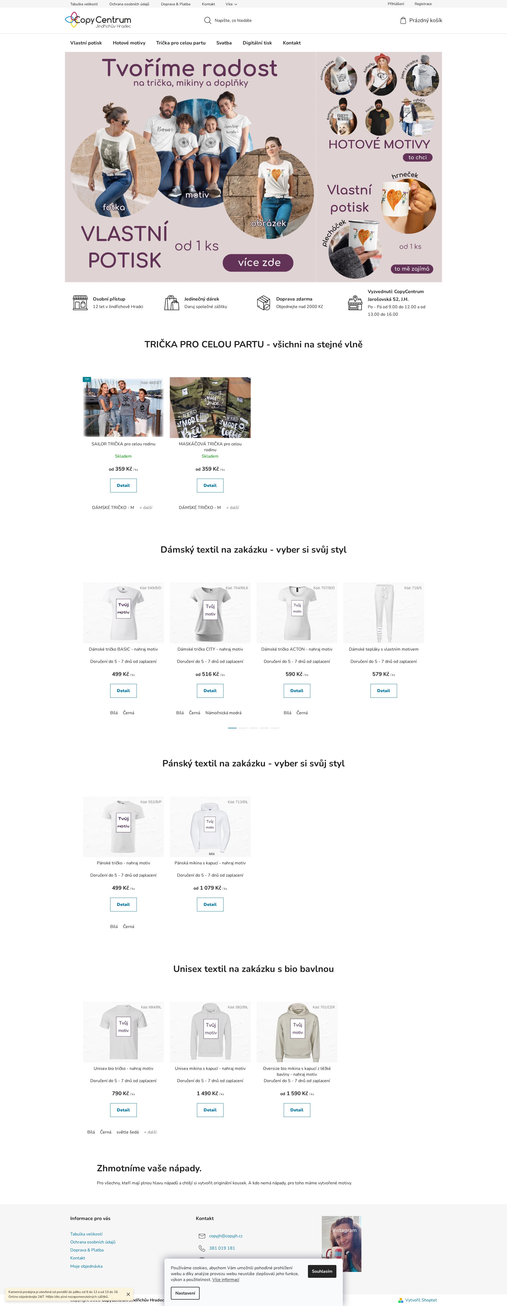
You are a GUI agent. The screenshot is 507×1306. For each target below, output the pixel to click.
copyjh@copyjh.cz (225, 1236)
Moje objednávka (86, 1266)
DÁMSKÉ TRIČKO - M (113, 508)
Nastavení (185, 1293)
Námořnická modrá (223, 713)
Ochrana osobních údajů (129, 4)
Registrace (423, 3)
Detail (123, 485)
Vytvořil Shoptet (421, 1300)
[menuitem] (86, 43)
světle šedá (128, 1132)
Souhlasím (322, 1271)
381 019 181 (222, 1248)
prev (74, 654)
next (432, 654)
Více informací (225, 1280)
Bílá (114, 713)
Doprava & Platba (175, 4)
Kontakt (208, 4)
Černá (128, 713)
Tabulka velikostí (84, 4)
